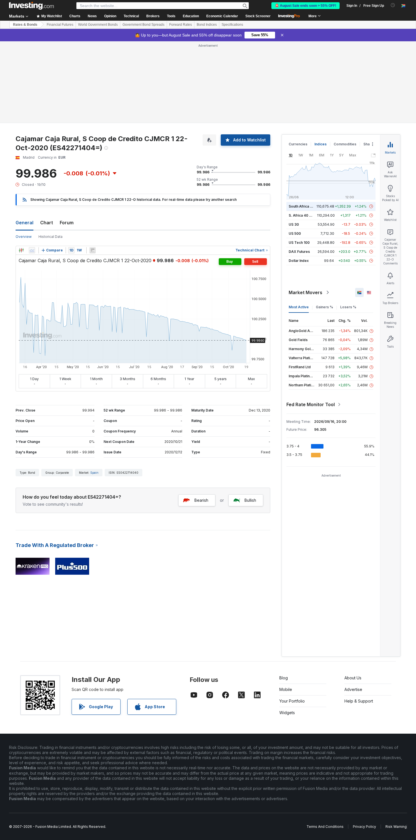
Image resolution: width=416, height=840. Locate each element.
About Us (352, 677)
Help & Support (358, 701)
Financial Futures (60, 25)
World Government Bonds (98, 25)
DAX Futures (299, 251)
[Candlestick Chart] (21, 250)
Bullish (250, 500)
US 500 (295, 233)
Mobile (285, 689)
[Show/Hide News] (92, 250)
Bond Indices (207, 25)
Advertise (353, 689)
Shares (369, 144)
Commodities (345, 144)
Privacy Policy (364, 826)
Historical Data (50, 236)
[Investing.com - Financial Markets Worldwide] (31, 6)
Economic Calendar (222, 16)
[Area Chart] (32, 250)
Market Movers (305, 292)
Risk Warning (396, 826)
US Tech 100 (299, 242)
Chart (46, 222)
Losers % (348, 307)
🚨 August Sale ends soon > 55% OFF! (305, 6)
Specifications (232, 25)
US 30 (294, 224)
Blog (283, 677)
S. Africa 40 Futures (305, 215)
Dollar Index (299, 261)
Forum (67, 222)
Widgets (287, 712)
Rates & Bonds (25, 25)
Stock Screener (258, 16)
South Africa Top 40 (305, 206)
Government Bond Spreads (143, 25)
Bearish (201, 500)
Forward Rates (180, 25)
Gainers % (324, 307)
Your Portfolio (292, 701)
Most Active (299, 307)
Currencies (298, 144)
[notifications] (393, 5)
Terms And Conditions (325, 826)
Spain (94, 472)
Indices (320, 144)
